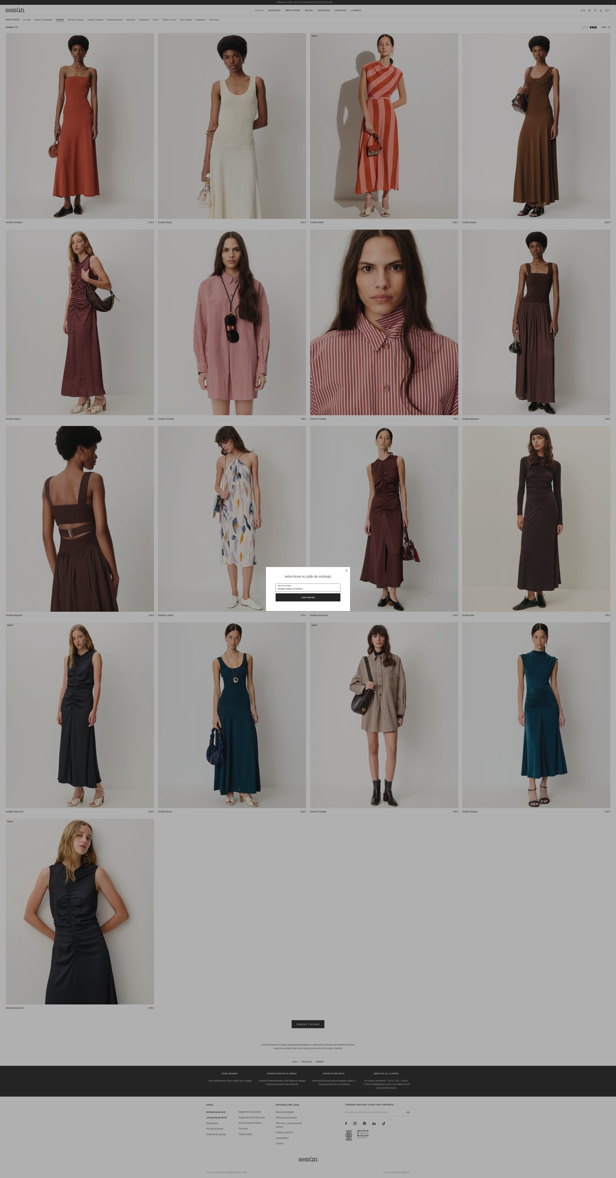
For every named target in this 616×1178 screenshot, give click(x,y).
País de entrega (284, 586)
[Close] (346, 570)
